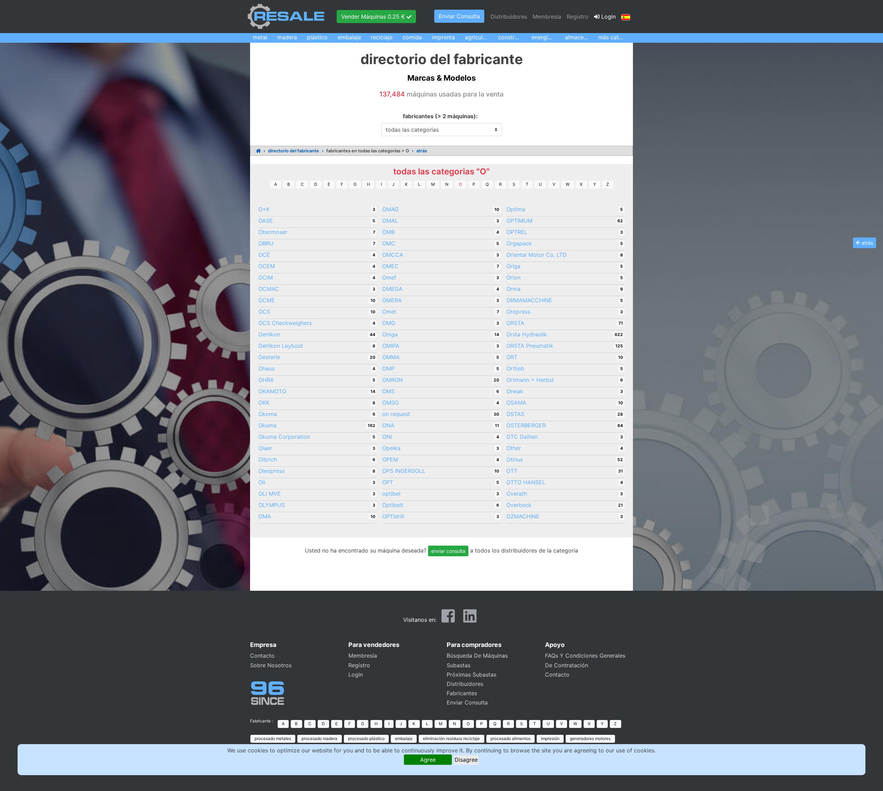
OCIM (265, 277)
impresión (550, 738)
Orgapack (519, 243)
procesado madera (319, 738)
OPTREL (516, 232)
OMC (388, 243)
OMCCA (392, 254)
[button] (625, 16)
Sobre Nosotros (270, 665)
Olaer (265, 448)
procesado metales (273, 738)
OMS (388, 391)
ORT (511, 357)
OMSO (390, 402)
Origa (513, 266)
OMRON (392, 379)
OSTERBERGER (526, 425)
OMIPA (390, 345)
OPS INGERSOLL (403, 470)
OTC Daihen (522, 436)
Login (607, 16)
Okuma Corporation (284, 436)
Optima (515, 209)
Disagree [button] (466, 759)
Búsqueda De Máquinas (477, 655)
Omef (389, 277)
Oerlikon (269, 334)
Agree (428, 759)
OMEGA (392, 288)
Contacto (262, 655)
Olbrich (267, 459)
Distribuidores (508, 16)
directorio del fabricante (293, 150)
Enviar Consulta (459, 16)
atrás (421, 150)
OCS (264, 311)
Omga (390, 334)
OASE (265, 220)
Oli (261, 482)
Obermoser (272, 232)
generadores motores (590, 738)
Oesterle (269, 357)
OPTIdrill (393, 516)
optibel (391, 493)
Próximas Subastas (471, 674)
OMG (388, 323)
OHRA (266, 379)
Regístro (577, 16)
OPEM (390, 459)
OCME (266, 300)
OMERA (392, 300)
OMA (264, 516)
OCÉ (264, 254)
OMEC (390, 266)
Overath (516, 493)
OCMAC (268, 288)
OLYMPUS (271, 504)
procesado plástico (366, 738)
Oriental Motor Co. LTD (536, 254)
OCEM (266, 266)
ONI (387, 436)
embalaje (404, 738)
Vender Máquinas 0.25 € (374, 16)
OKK (263, 402)
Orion (513, 277)
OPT (387, 482)
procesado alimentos (510, 738)
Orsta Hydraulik (526, 334)
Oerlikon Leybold (280, 345)
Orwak (514, 391)
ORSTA (515, 323)
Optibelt (392, 504)
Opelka (391, 448)
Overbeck (519, 504)
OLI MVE (269, 493)
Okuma (267, 425)
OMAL (390, 220)
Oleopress (271, 470)
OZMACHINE (522, 516)
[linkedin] (470, 619)
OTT (511, 470)
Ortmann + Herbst (530, 379)
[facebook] (448, 619)
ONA (388, 425)
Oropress (518, 311)
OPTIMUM (519, 220)
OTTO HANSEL (525, 482)
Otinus (514, 459)
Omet (389, 311)
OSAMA (516, 402)
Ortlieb (515, 368)
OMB (388, 232)
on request (396, 413)
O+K (264, 209)
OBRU (266, 243)
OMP (388, 368)
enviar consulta (448, 551)
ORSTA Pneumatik (529, 345)
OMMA (391, 357)
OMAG (390, 209)
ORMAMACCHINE (529, 300)
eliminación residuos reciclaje (451, 738)
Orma (513, 288)
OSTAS (515, 413)
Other (513, 448)
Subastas (458, 665)
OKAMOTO (272, 391)
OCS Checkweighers (285, 323)
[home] (258, 150)
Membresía (547, 16)
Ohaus (266, 368)
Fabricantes (462, 693)
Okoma (267, 413)
